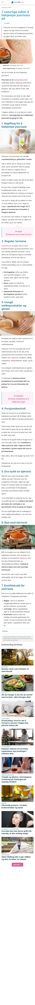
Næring (4, 803)
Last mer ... (17, 865)
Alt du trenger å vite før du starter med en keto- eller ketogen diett (17, 696)
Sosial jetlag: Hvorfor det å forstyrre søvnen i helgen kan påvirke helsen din (14, 722)
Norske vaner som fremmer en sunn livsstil (15, 670)
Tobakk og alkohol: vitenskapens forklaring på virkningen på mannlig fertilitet (16, 779)
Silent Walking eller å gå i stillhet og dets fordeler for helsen (16, 858)
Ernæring (4, 667)
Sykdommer (5, 747)
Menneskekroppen (7, 775)
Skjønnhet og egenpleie (9, 829)
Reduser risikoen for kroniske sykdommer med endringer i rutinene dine (14, 751)
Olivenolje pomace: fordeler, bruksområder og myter (14, 806)
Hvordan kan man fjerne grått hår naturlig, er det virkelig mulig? (16, 832)
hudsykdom (19, 80)
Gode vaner (5, 718)
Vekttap (4, 692)
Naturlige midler (6, 7)
